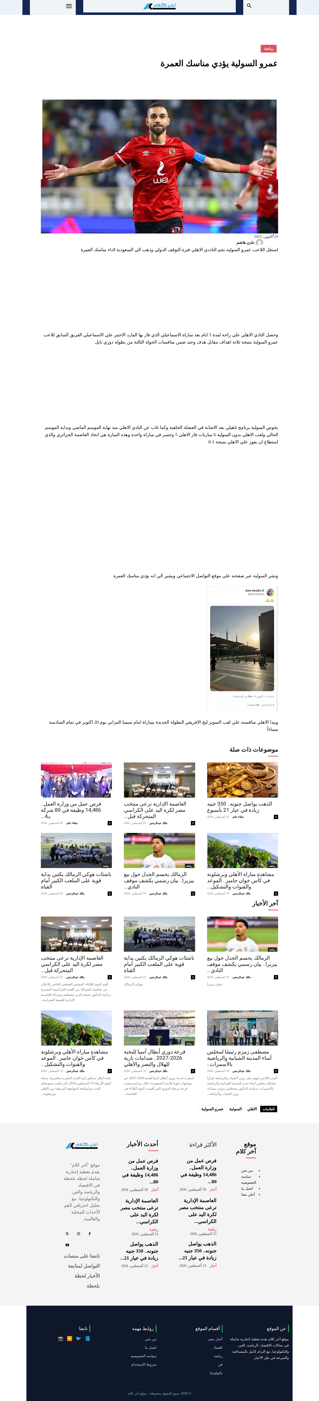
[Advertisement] (159, 294)
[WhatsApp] (239, 83)
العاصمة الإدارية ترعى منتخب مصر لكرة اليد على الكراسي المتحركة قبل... (155, 810)
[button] (249, 6)
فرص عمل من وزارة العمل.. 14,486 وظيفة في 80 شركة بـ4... (71, 810)
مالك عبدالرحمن (158, 823)
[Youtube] (67, 1245)
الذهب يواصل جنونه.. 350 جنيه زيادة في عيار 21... (198, 1250)
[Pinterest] (250, 83)
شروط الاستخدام (144, 1364)
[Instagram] (78, 1234)
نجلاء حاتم (72, 823)
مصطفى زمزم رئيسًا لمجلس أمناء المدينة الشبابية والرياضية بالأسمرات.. (239, 1058)
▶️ (69, 1338)
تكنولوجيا (216, 1373)
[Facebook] (273, 83)
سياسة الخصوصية (144, 1356)
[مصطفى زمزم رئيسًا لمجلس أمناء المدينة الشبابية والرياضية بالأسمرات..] (242, 1028)
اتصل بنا (247, 1188)
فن (220, 1364)
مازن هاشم (245, 242)
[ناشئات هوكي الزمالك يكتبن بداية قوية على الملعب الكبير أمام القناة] (76, 850)
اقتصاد (218, 1347)
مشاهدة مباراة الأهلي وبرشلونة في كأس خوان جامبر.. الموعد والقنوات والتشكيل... (240, 880)
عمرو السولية (212, 1109)
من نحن (247, 1170)
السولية (235, 1109)
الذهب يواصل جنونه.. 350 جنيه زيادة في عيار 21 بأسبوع (239, 807)
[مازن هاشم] (260, 242)
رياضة (268, 49)
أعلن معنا (248, 1194)
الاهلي (252, 1109)
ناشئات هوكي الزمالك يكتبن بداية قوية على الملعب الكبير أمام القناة (76, 880)
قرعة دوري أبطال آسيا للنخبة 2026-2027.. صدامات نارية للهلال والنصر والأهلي (154, 1058)
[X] (262, 83)
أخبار (106, 795)
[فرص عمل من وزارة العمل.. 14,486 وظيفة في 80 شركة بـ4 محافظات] (76, 780)
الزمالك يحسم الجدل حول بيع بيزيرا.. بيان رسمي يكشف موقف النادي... (159, 880)
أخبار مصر (215, 1339)
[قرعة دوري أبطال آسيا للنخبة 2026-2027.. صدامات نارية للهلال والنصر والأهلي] (159, 1028)
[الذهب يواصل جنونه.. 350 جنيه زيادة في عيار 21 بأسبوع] (242, 780)
